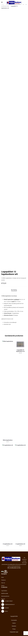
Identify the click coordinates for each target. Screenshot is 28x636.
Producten (3, 580)
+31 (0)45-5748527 (9, 601)
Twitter (6, 611)
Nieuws (2, 585)
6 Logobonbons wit (7, 544)
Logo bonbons (4, 590)
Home (2, 577)
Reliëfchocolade (4, 593)
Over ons (3, 582)
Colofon (14, 623)
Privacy (14, 629)
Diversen (3, 598)
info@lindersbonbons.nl (10, 604)
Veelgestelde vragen (14, 631)
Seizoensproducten (5, 596)
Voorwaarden (14, 620)
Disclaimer (14, 626)
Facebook (7, 607)
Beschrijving (14, 290)
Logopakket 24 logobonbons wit (20, 350)
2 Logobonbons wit (20, 544)
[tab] (14, 289)
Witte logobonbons (8, 440)
